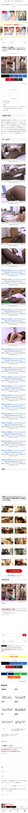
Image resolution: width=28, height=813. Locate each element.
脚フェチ (17, 649)
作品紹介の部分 (7, 101)
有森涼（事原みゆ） (6, 649)
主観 (15, 647)
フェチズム (4, 645)
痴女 (12, 649)
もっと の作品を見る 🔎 (14, 575)
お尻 (9, 645)
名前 (2, 767)
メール (2, 771)
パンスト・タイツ (21, 645)
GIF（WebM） (7, 103)
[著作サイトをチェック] (7, 674)
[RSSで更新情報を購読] (14, 677)
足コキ (22, 649)
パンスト (13, 645)
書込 (24, 635)
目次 (12, 98)
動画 (5, 104)
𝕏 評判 (11, 806)
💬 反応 (21, 806)
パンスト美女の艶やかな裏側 (7, 647)
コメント (4, 753)
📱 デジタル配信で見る (14, 570)
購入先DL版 (6, 110)
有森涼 (19, 647)
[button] (18, 79)
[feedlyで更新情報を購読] (20, 674)
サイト (2, 776)
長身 (3, 651)
